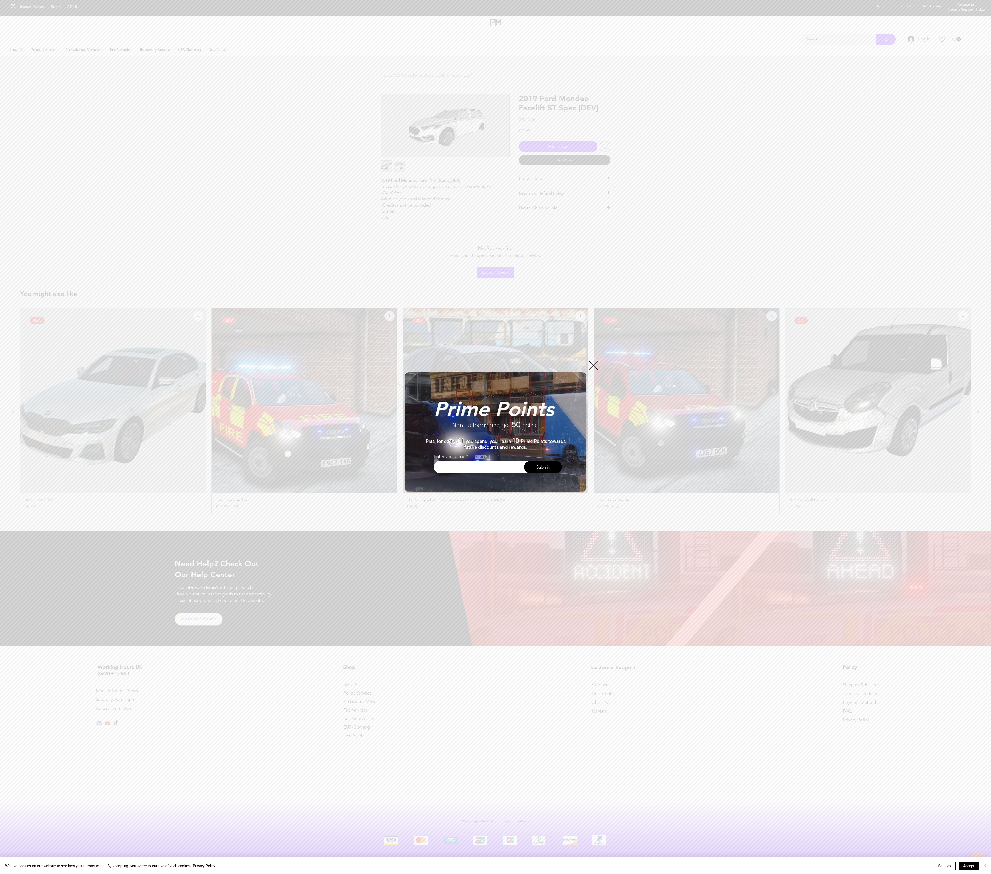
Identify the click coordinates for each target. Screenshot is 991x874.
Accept (968, 865)
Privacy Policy (204, 865)
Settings (944, 865)
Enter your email (449, 456)
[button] (593, 365)
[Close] (985, 866)
